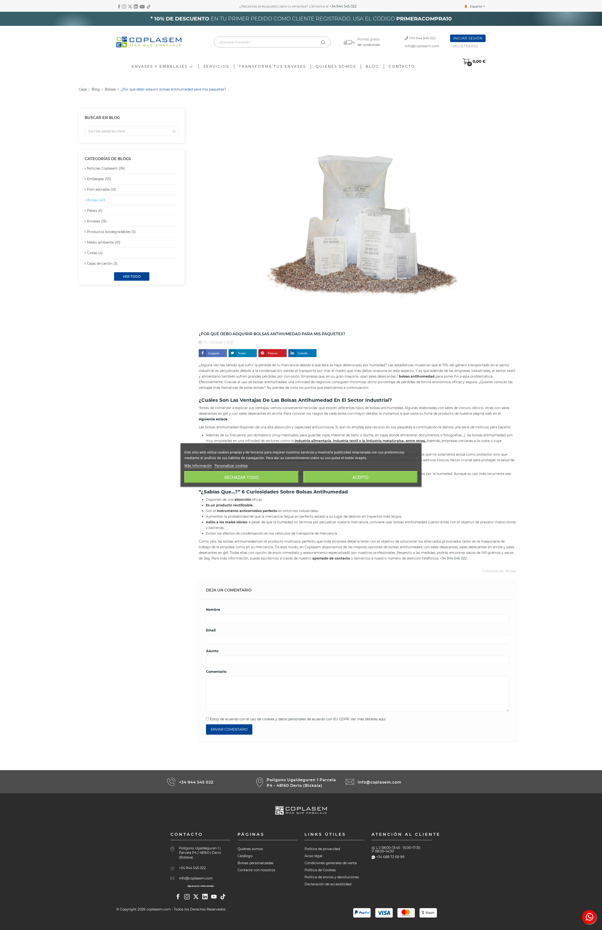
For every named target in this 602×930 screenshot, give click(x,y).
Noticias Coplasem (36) (106, 168)
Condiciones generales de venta (331, 863)
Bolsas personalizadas (255, 863)
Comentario (216, 672)
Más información (198, 465)
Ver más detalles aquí (368, 719)
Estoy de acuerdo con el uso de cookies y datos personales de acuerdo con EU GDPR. (297, 719)
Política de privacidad (322, 849)
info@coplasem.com (422, 46)
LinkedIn (303, 353)
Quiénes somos (250, 849)
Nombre (213, 609)
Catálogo (245, 856)
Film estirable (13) (101, 189)
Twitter (242, 353)
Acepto (360, 477)
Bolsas (510, 571)
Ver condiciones (368, 45)
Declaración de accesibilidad (328, 884)
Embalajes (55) (99, 179)
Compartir (213, 353)
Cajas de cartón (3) (102, 263)
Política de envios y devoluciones (332, 877)
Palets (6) (95, 211)
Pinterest (272, 353)
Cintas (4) (95, 253)
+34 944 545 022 (343, 6)
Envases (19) (97, 221)
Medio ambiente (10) (103, 242)
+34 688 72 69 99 (390, 857)
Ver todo (132, 276)
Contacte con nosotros (256, 870)
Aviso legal (313, 856)
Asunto (212, 651)
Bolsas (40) (96, 200)
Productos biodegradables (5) (111, 232)
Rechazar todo (241, 477)
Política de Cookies (320, 870)
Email (211, 630)
